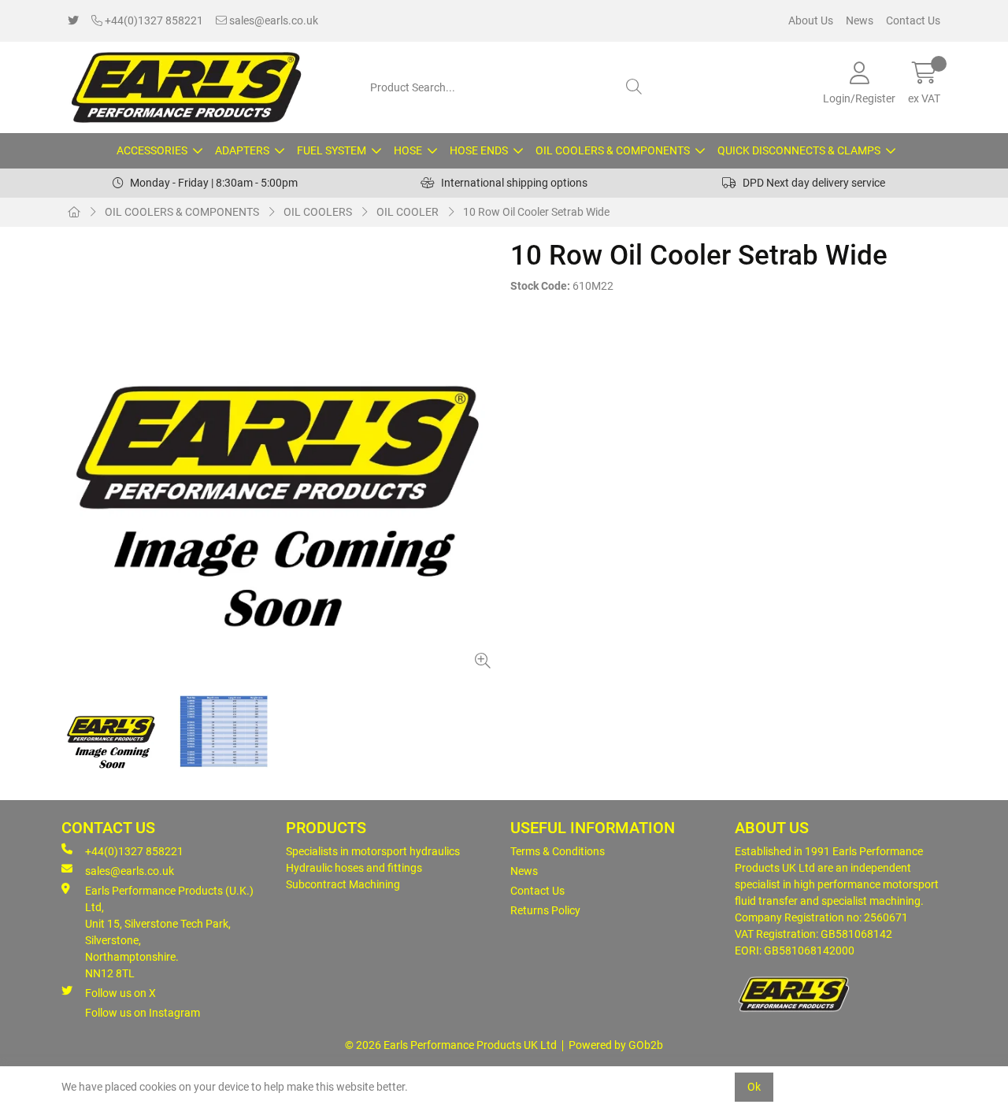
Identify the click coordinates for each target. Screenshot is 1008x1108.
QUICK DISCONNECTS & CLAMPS (798, 150)
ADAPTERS (242, 150)
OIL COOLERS (318, 212)
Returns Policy (545, 910)
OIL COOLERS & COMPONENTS (613, 150)
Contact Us (913, 20)
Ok (754, 1086)
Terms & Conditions (557, 851)
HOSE (408, 150)
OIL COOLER (407, 212)
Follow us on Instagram (142, 1012)
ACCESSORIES (152, 150)
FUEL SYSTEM (331, 150)
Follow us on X (120, 993)
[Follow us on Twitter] (73, 21)
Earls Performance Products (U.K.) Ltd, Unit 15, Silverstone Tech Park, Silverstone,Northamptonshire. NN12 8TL (169, 932)
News (859, 20)
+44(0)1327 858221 (152, 20)
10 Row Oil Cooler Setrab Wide (536, 212)
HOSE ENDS (479, 150)
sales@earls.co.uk (272, 20)
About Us (810, 20)
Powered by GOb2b (616, 1045)
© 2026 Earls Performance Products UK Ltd (451, 1045)
